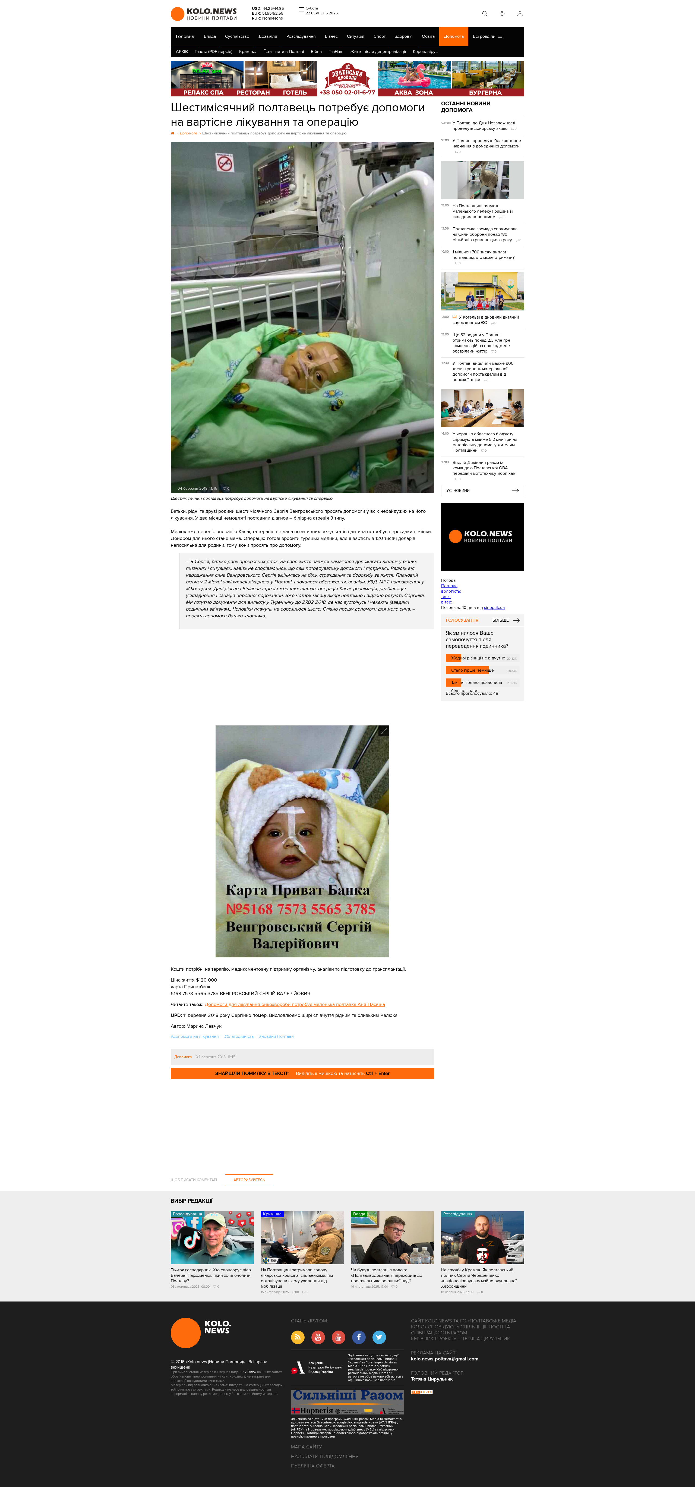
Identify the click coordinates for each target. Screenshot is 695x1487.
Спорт (380, 36)
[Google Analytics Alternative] (422, 1392)
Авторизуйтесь (249, 1180)
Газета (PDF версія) (213, 51)
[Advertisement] (302, 677)
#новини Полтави (276, 1036)
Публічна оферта (313, 1466)
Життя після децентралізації (378, 51)
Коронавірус (425, 51)
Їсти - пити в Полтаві (284, 51)
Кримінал (248, 51)
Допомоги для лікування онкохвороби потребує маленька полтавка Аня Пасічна (295, 1004)
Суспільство (237, 36)
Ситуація (355, 36)
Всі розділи (485, 36)
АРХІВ (182, 51)
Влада (210, 36)
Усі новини (458, 490)
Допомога (454, 36)
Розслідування (301, 36)
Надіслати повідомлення (325, 1456)
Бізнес (331, 36)
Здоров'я (404, 36)
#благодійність (239, 1036)
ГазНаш (335, 51)
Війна (316, 51)
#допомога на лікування (195, 1036)
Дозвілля (267, 36)
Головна (185, 36)
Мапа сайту (306, 1447)
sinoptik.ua (494, 607)
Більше (500, 620)
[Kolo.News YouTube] (482, 537)
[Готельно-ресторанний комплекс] (347, 78)
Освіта (428, 36)
